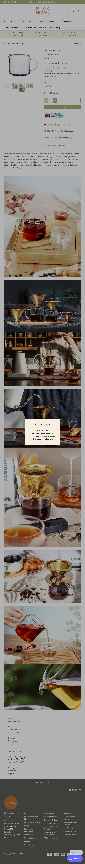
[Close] (56, 422)
